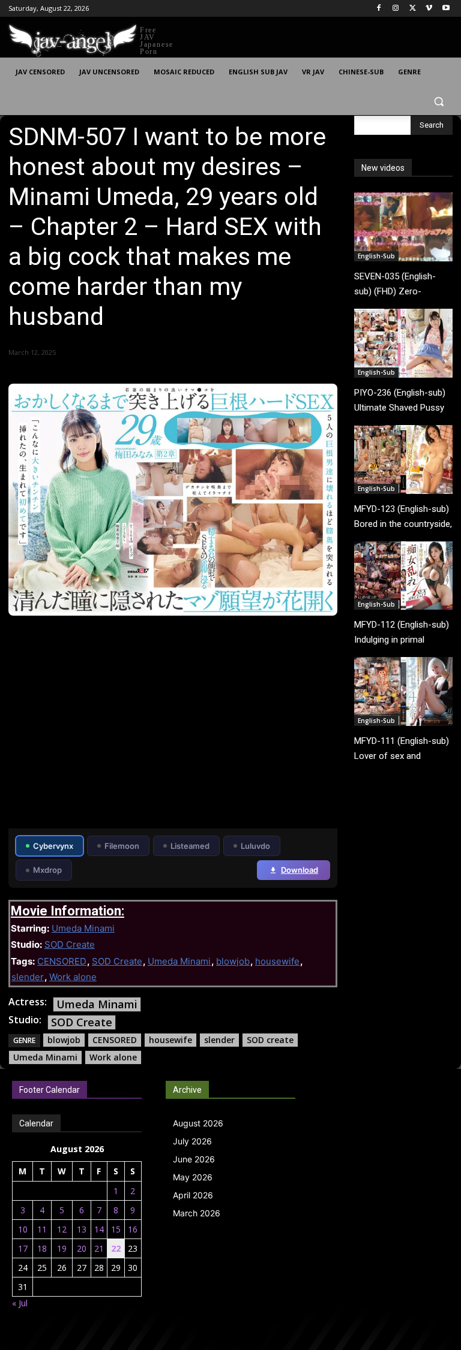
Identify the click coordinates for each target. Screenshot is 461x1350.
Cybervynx (53, 846)
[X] (413, 9)
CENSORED (61, 961)
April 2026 (193, 1195)
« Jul (20, 1303)
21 (99, 1248)
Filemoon (121, 846)
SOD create (270, 1039)
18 (42, 1248)
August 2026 (198, 1123)
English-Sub (376, 256)
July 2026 (192, 1141)
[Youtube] (446, 9)
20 (81, 1248)
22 (116, 1248)
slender (27, 977)
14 (99, 1229)
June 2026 (194, 1159)
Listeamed (189, 846)
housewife (277, 961)
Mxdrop (47, 870)
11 (42, 1229)
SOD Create (69, 944)
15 (116, 1229)
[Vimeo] (429, 9)
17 (23, 1248)
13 (81, 1229)
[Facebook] (379, 9)
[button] (438, 101)
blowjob (233, 961)
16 (132, 1229)
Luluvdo (255, 846)
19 (62, 1248)
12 (62, 1229)
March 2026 (196, 1213)
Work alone (73, 977)
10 (23, 1229)
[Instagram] (396, 9)
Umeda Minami (83, 928)
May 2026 (192, 1177)
